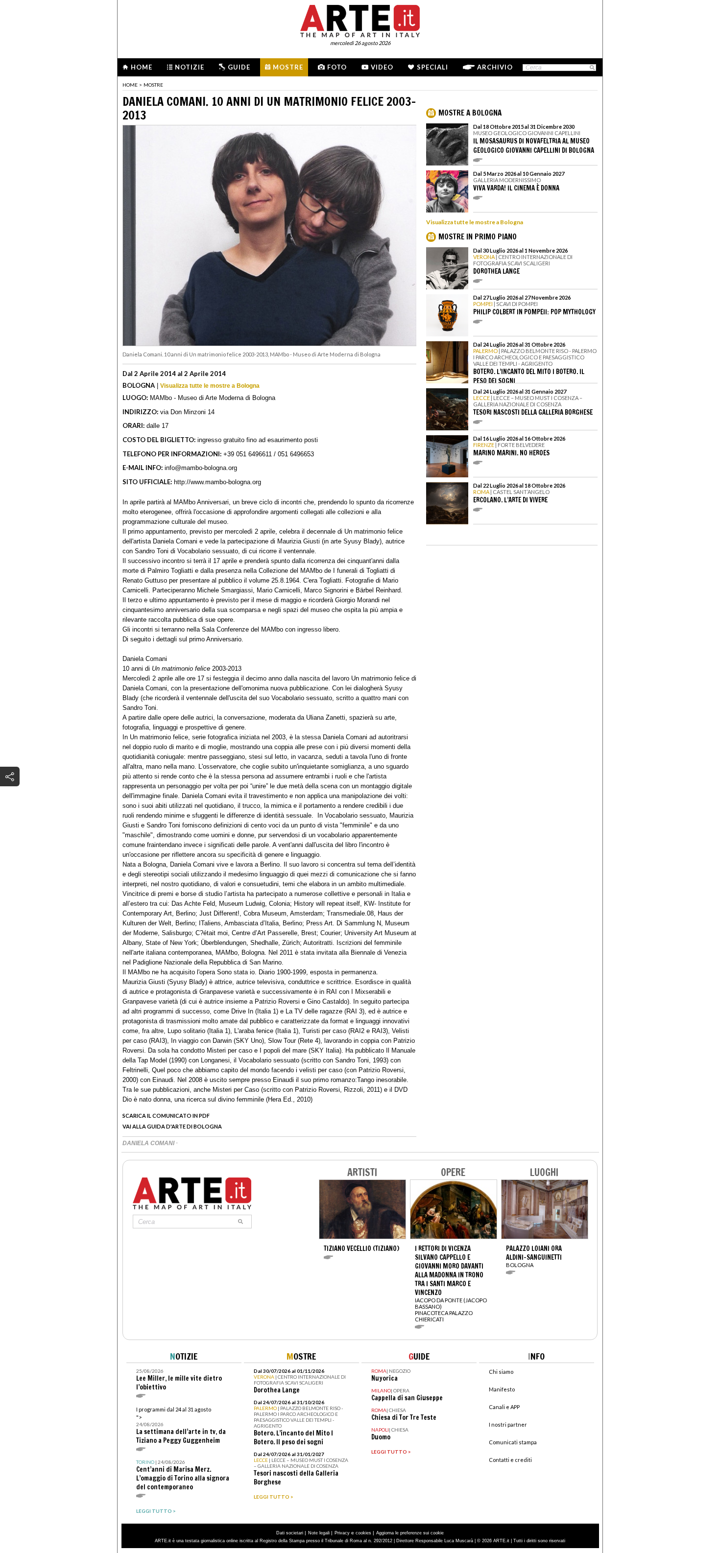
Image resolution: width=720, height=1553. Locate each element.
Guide (239, 67)
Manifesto (502, 1389)
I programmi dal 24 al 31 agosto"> (181, 1425)
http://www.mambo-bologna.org (217, 482)
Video (382, 67)
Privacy (342, 1532)
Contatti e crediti (510, 1460)
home (130, 85)
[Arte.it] (360, 19)
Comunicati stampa (513, 1442)
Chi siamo (501, 1371)
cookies (363, 1532)
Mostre (288, 67)
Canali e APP (504, 1407)
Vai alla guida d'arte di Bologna (172, 1126)
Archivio (495, 67)
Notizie (189, 67)
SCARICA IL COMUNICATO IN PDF (166, 1115)
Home (141, 67)
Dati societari (289, 1532)
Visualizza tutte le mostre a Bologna (210, 385)
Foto (337, 67)
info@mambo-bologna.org (201, 467)
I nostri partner (508, 1424)
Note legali (319, 1532)
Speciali (432, 67)
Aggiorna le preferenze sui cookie (410, 1532)
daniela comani (149, 1143)
